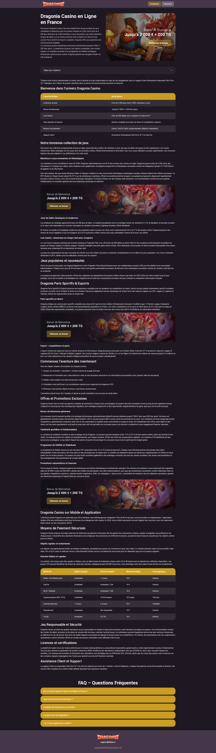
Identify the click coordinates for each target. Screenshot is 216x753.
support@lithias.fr (108, 742)
